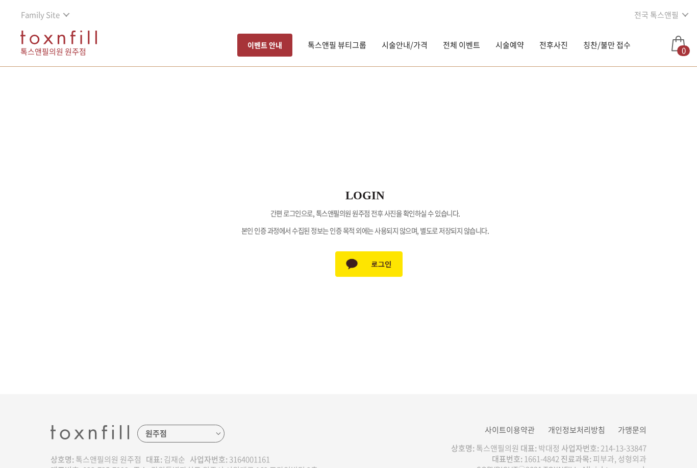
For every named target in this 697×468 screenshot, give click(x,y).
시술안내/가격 (405, 44)
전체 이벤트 (461, 44)
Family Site (40, 14)
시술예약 (509, 44)
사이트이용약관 (510, 429)
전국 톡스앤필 (656, 14)
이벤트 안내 (264, 45)
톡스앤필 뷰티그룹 (337, 44)
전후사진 (553, 44)
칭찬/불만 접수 (607, 44)
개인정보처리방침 (576, 429)
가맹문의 (632, 429)
